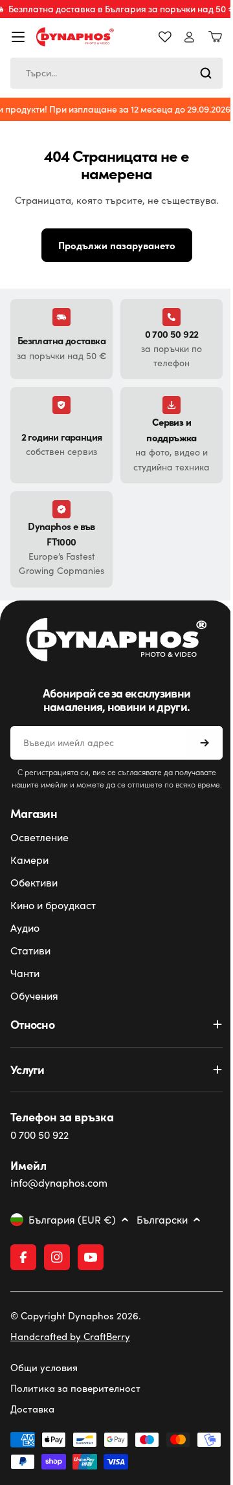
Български (162, 1278)
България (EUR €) (72, 1277)
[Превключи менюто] (18, 37)
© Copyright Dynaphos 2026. (75, 1373)
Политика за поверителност (75, 1446)
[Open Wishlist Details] (155, 36)
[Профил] (179, 37)
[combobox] (111, 73)
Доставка (32, 1466)
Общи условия (44, 1425)
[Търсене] (196, 73)
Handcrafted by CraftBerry (70, 1394)
